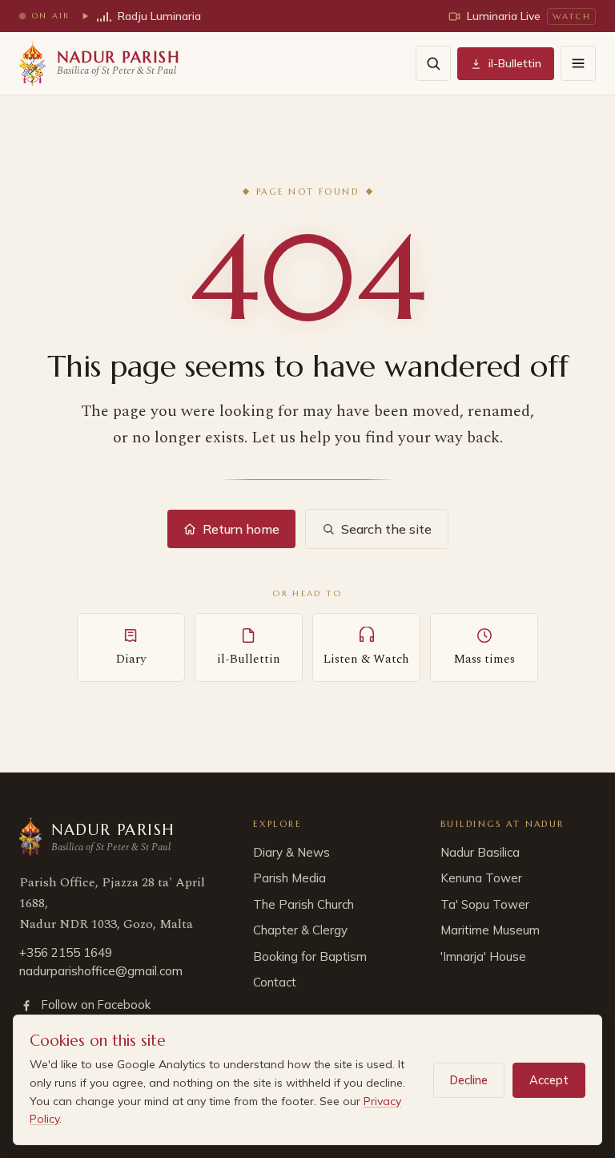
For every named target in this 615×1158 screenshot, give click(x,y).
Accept (549, 1079)
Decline (469, 1079)
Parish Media (289, 878)
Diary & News (291, 852)
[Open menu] (578, 63)
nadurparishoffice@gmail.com (101, 970)
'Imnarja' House (483, 956)
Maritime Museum (490, 930)
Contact (274, 982)
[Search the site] (433, 63)
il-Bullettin (514, 63)
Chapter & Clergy (300, 930)
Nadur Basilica (480, 852)
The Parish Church (303, 904)
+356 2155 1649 (65, 952)
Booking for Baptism (310, 956)
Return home (241, 529)
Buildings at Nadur (502, 823)
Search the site (386, 529)
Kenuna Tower (481, 878)
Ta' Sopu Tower (484, 904)
